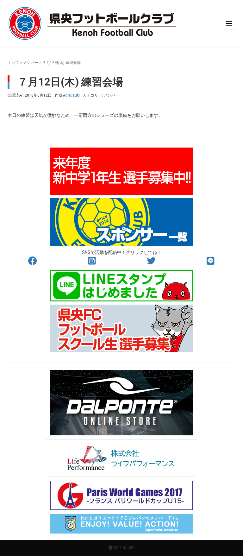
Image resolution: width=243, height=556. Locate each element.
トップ (13, 62)
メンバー (30, 62)
